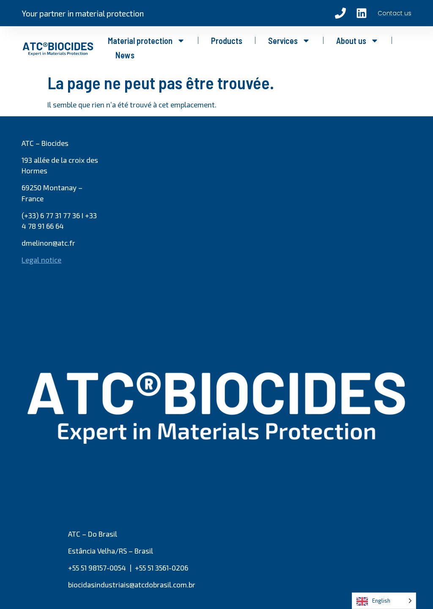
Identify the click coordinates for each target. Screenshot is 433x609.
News (124, 55)
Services (283, 41)
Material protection (140, 41)
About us (351, 41)
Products (226, 41)
